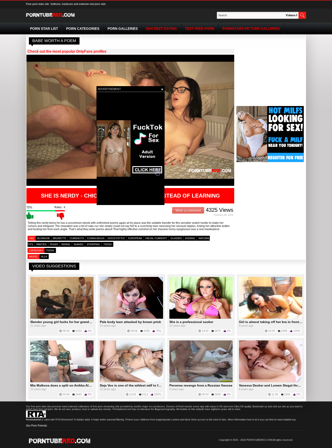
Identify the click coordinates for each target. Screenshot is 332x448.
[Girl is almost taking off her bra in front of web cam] (270, 317)
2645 (78, 394)
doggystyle (116, 238)
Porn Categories (82, 29)
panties (41, 244)
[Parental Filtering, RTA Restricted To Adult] (36, 416)
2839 (218, 394)
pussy (54, 244)
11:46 (274, 394)
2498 (284, 330)
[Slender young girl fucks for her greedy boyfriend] (62, 317)
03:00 (271, 330)
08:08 (134, 330)
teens (107, 244)
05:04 (205, 394)
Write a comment (188, 210)
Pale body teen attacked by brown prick (130, 322)
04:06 (66, 394)
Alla (44, 256)
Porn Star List (44, 29)
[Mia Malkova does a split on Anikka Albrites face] (62, 381)
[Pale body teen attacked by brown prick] (131, 317)
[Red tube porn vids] (50, 17)
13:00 (205, 330)
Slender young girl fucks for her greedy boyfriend (68, 322)
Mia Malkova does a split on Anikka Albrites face (67, 385)
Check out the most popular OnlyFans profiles (67, 51)
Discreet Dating (161, 29)
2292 (287, 394)
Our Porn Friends (36, 425)
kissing (190, 238)
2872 (218, 330)
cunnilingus (95, 238)
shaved (78, 244)
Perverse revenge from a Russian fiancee (200, 385)
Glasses (176, 238)
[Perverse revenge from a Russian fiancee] (201, 381)
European (135, 238)
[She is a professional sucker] (201, 317)
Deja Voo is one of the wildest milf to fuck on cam (138, 385)
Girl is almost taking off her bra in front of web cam (278, 322)
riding (65, 244)
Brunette (59, 238)
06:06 (66, 330)
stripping (93, 244)
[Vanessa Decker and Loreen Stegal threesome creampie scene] (270, 381)
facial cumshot (156, 238)
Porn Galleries (123, 29)
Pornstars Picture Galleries (251, 29)
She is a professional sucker (191, 322)
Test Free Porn (199, 29)
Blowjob (43, 238)
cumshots (77, 238)
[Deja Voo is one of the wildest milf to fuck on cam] (131, 381)
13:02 (132, 394)
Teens (50, 250)
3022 (78, 330)
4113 (145, 394)
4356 (146, 330)
